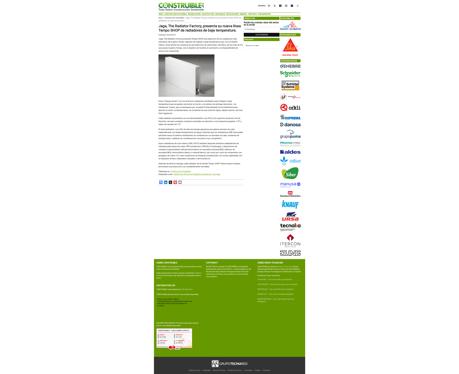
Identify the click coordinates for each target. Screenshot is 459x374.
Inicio (160, 18)
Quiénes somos (194, 370)
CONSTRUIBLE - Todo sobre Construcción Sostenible (277, 284)
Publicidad (206, 370)
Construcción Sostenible (174, 18)
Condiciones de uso (234, 370)
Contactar (266, 370)
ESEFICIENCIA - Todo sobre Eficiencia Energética (275, 289)
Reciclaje (216, 174)
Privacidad (248, 370)
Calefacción (178, 174)
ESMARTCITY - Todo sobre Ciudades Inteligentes (275, 294)
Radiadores (207, 174)
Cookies (257, 370)
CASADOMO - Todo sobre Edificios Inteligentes (274, 279)
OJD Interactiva (186, 289)
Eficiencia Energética (192, 174)
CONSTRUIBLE (181, 6)
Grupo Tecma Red (285, 267)
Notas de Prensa (219, 370)
